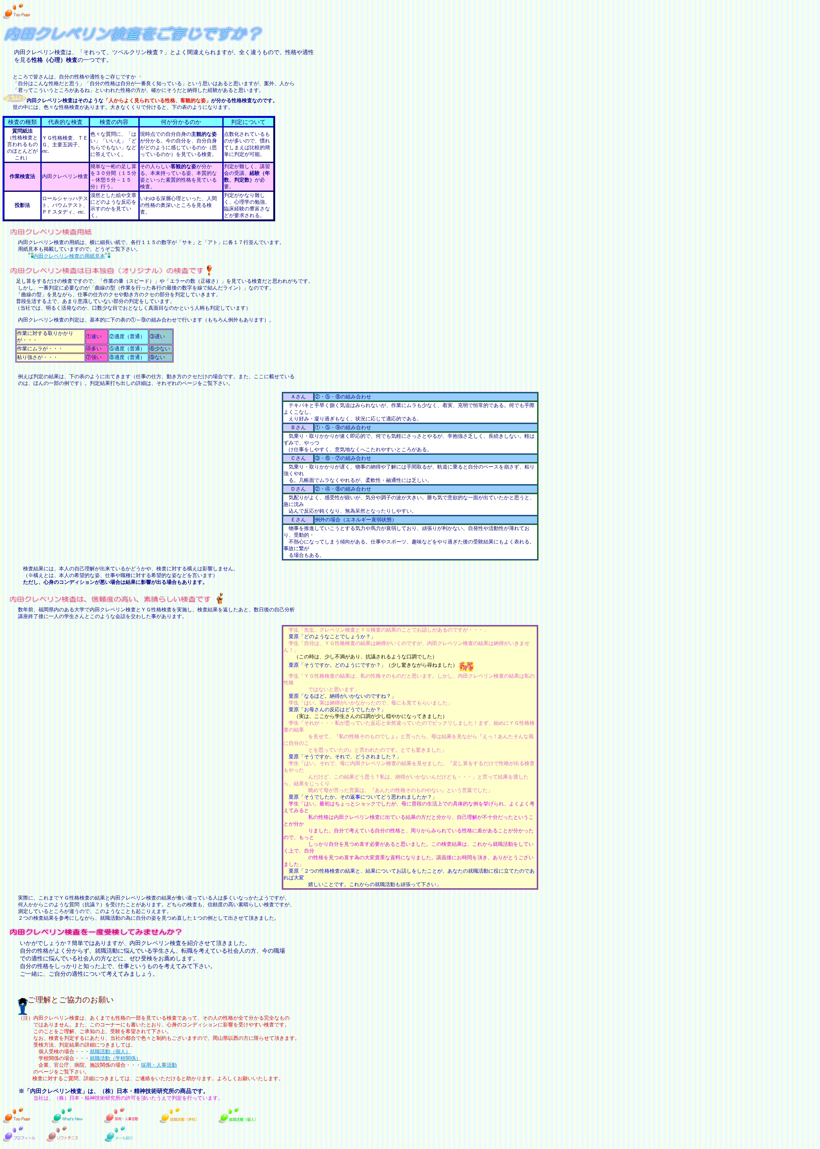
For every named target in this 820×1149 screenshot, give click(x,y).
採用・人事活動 (159, 1065)
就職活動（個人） (110, 1051)
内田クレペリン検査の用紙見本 (69, 256)
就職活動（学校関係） (115, 1058)
